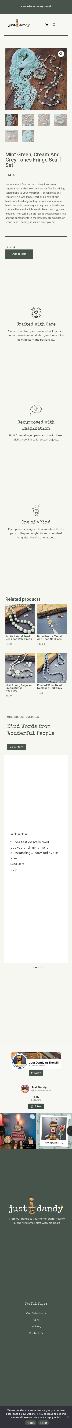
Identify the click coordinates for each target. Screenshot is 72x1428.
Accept (31, 1422)
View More (16, 747)
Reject (43, 1422)
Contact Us (36, 1333)
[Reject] (67, 1417)
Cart (36, 1319)
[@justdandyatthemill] (24, 1088)
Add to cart (19, 253)
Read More (17, 869)
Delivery (36, 1326)
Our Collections (36, 1313)
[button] (61, 54)
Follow (37, 1073)
